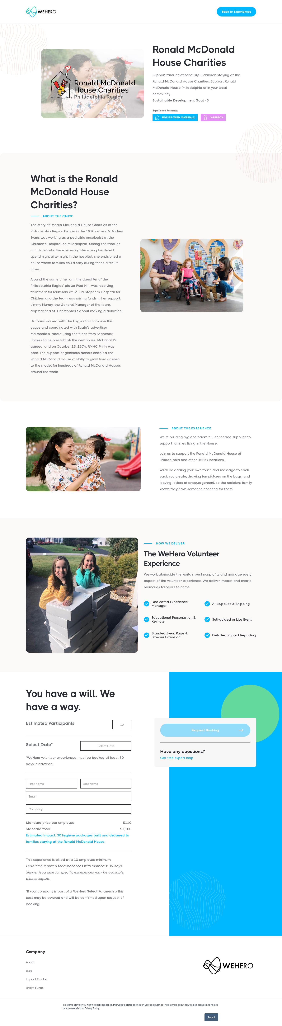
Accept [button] (211, 1017)
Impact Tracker (37, 979)
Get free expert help (176, 758)
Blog (29, 970)
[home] (41, 12)
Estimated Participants (50, 723)
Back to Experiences (236, 11)
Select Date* (39, 744)
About (30, 962)
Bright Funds (35, 988)
